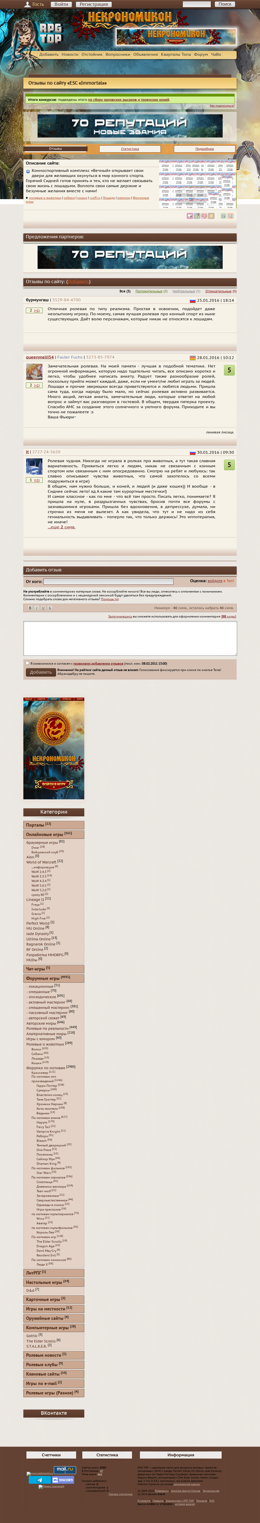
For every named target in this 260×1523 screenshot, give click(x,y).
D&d (30, 1290)
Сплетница (45, 1182)
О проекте (144, 1500)
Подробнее (205, 149)
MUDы (31, 960)
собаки (69, 198)
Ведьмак (43, 1113)
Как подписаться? (222, 105)
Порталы (35, 825)
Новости (70, 54)
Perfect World (38, 923)
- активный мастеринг (46, 1002)
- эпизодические (41, 997)
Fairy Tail (43, 1127)
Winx (40, 1218)
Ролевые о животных (45, 1044)
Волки (36, 1049)
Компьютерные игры (47, 1328)
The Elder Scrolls (49, 1241)
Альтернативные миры (46, 1034)
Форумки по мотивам (45, 1068)
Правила (158, 1500)
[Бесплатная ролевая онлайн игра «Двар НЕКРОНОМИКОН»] (176, 45)
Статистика (130, 149)
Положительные (149, 291)
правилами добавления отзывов (98, 663)
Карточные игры (43, 1300)
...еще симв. (61, 527)
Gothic (32, 1336)
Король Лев (45, 1232)
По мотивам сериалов (48, 1177)
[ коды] (228, 616)
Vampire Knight (48, 1131)
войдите (215, 581)
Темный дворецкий (51, 1145)
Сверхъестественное (52, 1200)
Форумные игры (43, 979)
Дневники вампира (51, 1186)
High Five (38, 918)
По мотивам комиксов (48, 1260)
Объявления (145, 54)
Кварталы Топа (176, 54)
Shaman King (47, 1163)
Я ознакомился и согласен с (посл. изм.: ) (98, 663)
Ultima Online (38, 939)
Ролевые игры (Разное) (49, 1393)
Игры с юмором (40, 1039)
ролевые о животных (45, 198)
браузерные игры (42, 843)
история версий (185, 1504)
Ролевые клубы (42, 1365)
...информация (42, 867)
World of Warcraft (41, 862)
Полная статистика (121, 1494)
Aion (30, 857)
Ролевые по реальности (47, 1028)
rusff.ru (95, 198)
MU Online (35, 928)
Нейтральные (184, 291)
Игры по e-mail (41, 1384)
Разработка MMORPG (44, 955)
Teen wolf (44, 1191)
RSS (211, 1500)
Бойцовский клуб (44, 852)
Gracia (36, 914)
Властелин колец (49, 1095)
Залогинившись (120, 616)
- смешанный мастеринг (48, 1007)
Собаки (37, 1054)
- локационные (39, 986)
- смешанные (38, 992)
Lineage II (35, 900)
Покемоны (45, 1154)
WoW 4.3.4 (38, 881)
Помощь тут (109, 599)
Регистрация (94, 4)
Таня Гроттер (46, 1099)
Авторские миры (41, 1023)
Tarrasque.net (211, 1490)
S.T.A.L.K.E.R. (36, 1346)
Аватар (42, 1223)
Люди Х (42, 1264)
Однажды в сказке (50, 1205)
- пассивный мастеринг (47, 1013)
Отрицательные (218, 291)
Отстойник (92, 54)
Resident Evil (46, 1255)
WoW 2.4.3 (38, 872)
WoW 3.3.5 (38, 876)
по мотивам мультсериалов (52, 1214)
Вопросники (118, 54)
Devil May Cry (46, 1251)
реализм (124, 198)
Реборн (42, 1136)
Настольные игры (44, 1283)
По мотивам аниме (45, 1118)
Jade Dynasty (37, 934)
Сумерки (43, 1090)
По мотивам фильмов (48, 1168)
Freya (35, 905)
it (27, 452)
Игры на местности (45, 1309)
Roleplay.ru (162, 1490)
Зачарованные (48, 1196)
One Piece (44, 1150)
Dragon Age (46, 1246)
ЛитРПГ (33, 1273)
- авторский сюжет (42, 1018)
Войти (61, 4)
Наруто (42, 1122)
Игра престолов (49, 1209)
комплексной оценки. (187, 1484)
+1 (37, 311)
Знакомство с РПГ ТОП (180, 1500)
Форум (201, 54)
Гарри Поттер (47, 1086)
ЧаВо (216, 54)
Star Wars (44, 1173)
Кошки (36, 1063)
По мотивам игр (43, 1237)
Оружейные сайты (44, 1319)
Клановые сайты (43, 1374)
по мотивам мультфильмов (52, 1228)
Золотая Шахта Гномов (185, 1490)
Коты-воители (47, 1108)
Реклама (201, 1500)
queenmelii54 (40, 357)
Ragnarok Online (40, 944)
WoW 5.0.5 (38, 885)
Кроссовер (39, 1073)
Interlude (38, 909)
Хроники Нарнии (50, 1104)
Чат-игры (35, 969)
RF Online (34, 950)
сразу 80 (37, 895)
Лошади (109, 198)
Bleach (42, 1141)
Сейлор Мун (46, 1159)
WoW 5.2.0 (38, 890)
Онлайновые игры (44, 835)
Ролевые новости (43, 1356)
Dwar (35, 847)
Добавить (49, 54)
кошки (82, 198)
